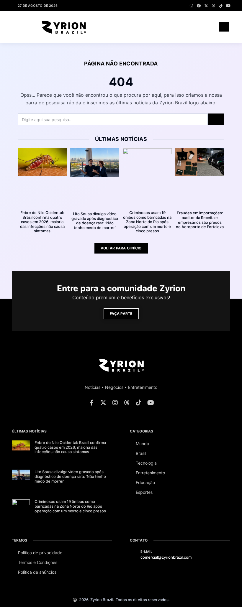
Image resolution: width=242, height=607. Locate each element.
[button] (205, 27)
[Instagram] (191, 6)
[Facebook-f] (91, 403)
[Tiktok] (221, 6)
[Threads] (213, 6)
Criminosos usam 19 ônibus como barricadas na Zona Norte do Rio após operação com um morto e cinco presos (147, 221)
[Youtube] (228, 6)
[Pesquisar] (216, 119)
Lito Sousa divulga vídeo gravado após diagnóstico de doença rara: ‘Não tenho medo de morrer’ (94, 220)
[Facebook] (199, 6)
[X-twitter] (206, 6)
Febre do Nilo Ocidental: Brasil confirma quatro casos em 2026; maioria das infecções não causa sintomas (42, 221)
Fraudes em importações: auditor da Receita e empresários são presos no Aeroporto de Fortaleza (200, 219)
